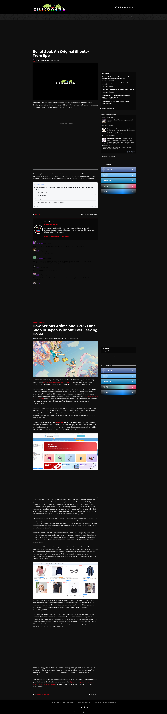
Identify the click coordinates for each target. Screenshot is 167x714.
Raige (109, 129)
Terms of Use (99, 702)
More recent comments (108, 156)
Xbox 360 (35, 48)
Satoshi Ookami (112, 120)
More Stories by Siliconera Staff (57, 236)
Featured (35, 322)
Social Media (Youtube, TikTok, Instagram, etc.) (51, 202)
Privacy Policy (110, 702)
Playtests (108, 17)
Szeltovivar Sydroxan (114, 138)
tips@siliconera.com (87, 712)
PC (78, 17)
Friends (39, 199)
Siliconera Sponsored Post (59, 338)
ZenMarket (59, 422)
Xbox (72, 17)
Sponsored (42, 322)
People (103, 114)
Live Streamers (41, 196)
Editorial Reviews (42, 192)
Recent (108, 114)
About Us (80, 702)
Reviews (91, 17)
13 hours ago (110, 125)
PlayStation (63, 17)
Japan (96, 214)
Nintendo (53, 17)
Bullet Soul (90, 214)
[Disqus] (65, 262)
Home (36, 17)
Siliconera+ (44, 17)
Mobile (82, 17)
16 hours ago (115, 148)
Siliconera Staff (43, 60)
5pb (85, 214)
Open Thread (61, 702)
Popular (113, 114)
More (115, 17)
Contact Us (89, 702)
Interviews (99, 17)
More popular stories (108, 108)
